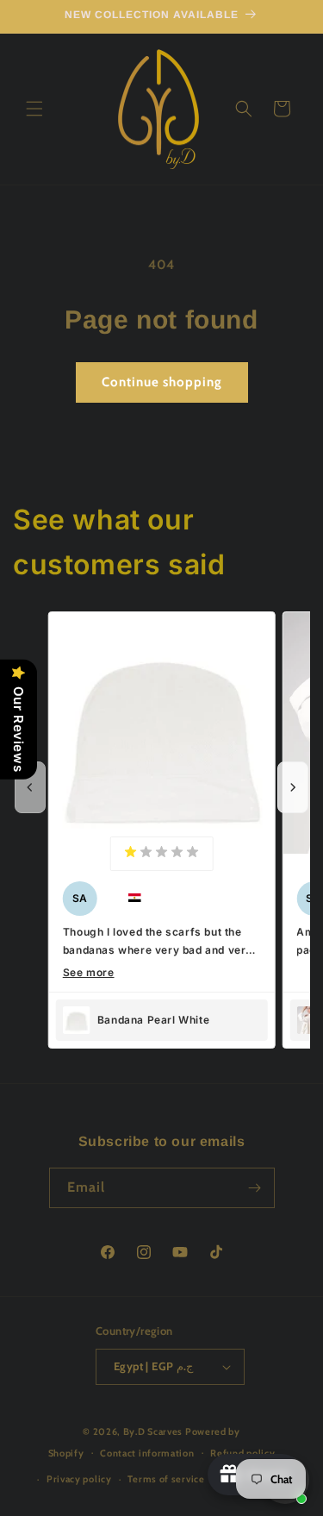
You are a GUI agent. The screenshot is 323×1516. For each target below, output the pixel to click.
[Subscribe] (255, 1188)
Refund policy (242, 1453)
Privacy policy (79, 1479)
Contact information (147, 1453)
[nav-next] (292, 787)
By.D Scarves (153, 1431)
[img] (161, 853)
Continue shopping (162, 382)
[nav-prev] (30, 787)
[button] (34, 109)
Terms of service (165, 1479)
